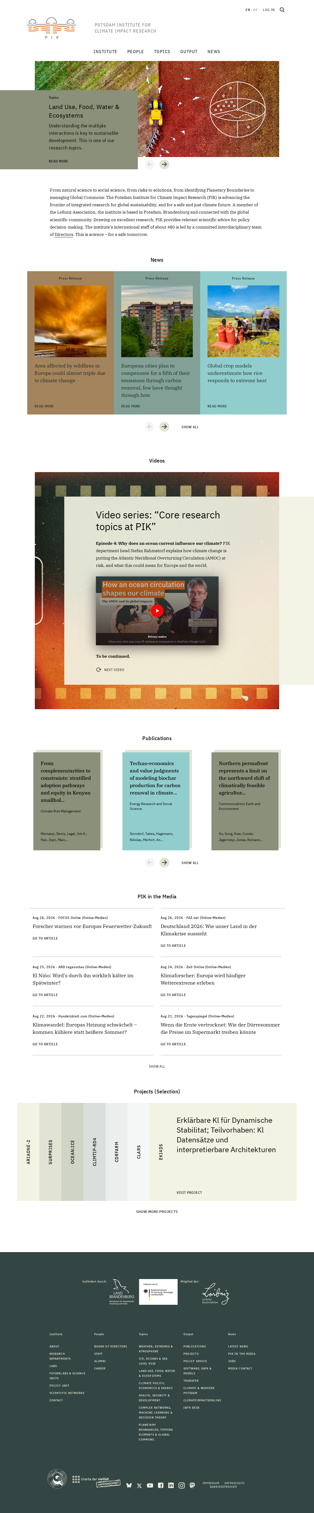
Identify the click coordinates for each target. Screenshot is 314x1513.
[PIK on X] (140, 1485)
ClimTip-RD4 (94, 1152)
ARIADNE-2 (28, 1152)
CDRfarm (116, 1152)
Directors (64, 234)
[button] (150, 164)
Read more (44, 63)
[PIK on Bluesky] (129, 1485)
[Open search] (282, 9)
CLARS (139, 1152)
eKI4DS (161, 1152)
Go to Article (45, 938)
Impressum (211, 1483)
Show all (190, 427)
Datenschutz (234, 1483)
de (255, 10)
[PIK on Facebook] (161, 1485)
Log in (269, 10)
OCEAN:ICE (72, 1152)
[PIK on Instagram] (182, 1485)
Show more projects (157, 1211)
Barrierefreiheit (223, 1487)
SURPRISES (50, 1151)
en (248, 10)
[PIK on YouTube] (150, 1485)
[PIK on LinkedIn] (171, 1485)
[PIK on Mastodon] (192, 1485)
